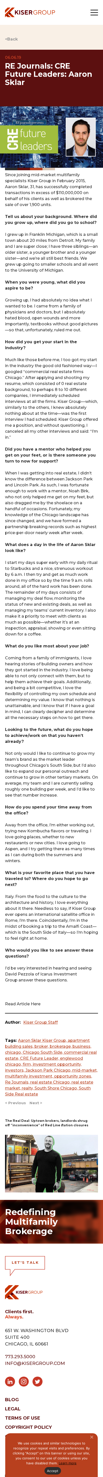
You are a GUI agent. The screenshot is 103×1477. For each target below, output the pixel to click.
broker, (42, 1046)
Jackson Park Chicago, (49, 1070)
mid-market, (85, 1070)
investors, (15, 1070)
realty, (28, 1088)
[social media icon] (12, 1382)
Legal (12, 1409)
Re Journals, (17, 1082)
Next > (36, 1102)
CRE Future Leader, (40, 1058)
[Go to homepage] (30, 12)
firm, (28, 1064)
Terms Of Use (22, 1418)
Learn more (67, 1463)
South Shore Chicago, (56, 1088)
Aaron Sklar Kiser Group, (43, 1040)
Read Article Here (22, 1004)
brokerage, (61, 1046)
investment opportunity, (57, 1064)
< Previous (15, 1102)
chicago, (14, 1052)
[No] (91, 1437)
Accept (52, 1471)
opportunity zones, (73, 1076)
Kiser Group (39, 180)
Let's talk (25, 1262)
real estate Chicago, (51, 1082)
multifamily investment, (29, 1076)
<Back (11, 39)
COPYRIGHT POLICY (28, 1427)
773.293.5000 (20, 1356)
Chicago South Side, (43, 1052)
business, (81, 1046)
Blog (12, 1399)
